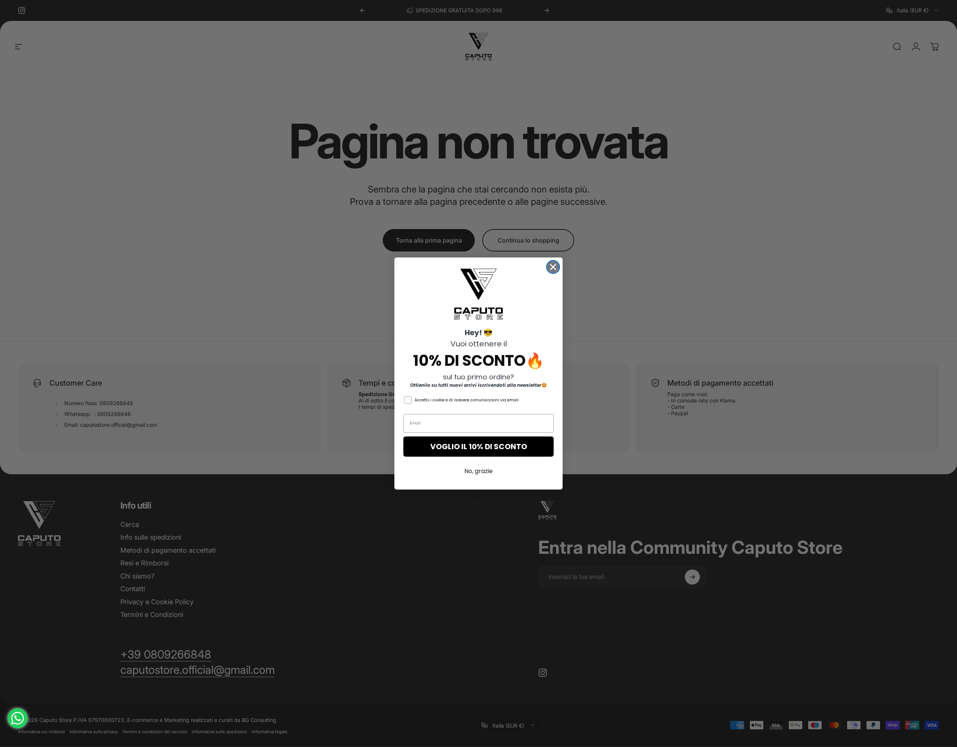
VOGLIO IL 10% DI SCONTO (478, 446)
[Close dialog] (553, 267)
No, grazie (478, 471)
